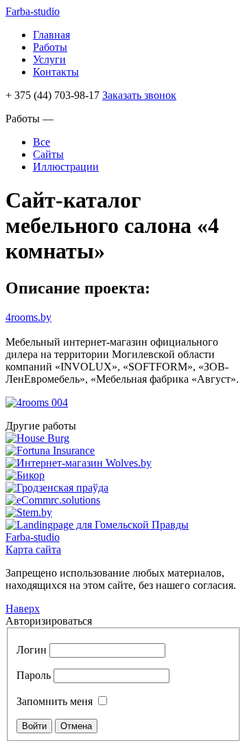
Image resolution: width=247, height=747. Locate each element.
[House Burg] (37, 438)
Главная (51, 35)
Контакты (56, 72)
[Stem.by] (28, 512)
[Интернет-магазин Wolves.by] (78, 463)
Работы (50, 47)
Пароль (33, 675)
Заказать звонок (139, 95)
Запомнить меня (54, 701)
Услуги (49, 59)
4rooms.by (28, 317)
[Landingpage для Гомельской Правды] (97, 525)
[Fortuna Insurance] (50, 450)
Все (41, 142)
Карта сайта (33, 549)
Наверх (22, 608)
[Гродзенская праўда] (56, 487)
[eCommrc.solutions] (52, 500)
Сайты (48, 154)
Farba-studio (32, 11)
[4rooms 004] (36, 402)
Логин (31, 650)
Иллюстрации (66, 166)
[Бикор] (25, 475)
